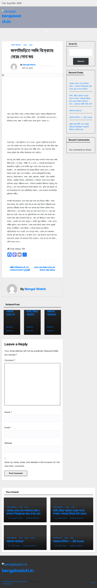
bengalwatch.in (18, 570)
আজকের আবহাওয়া (51, 312)
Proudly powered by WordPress (14, 581)
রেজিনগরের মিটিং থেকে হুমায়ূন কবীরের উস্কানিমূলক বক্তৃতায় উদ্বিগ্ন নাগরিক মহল (79, 127)
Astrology (58, 538)
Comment (9, 360)
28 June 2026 (14, 546)
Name (8, 412)
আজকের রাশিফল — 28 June (80, 117)
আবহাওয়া (26, 538)
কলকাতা (30, 45)
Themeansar (7, 584)
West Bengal (16, 45)
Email (7, 427)
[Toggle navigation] (47, 31)
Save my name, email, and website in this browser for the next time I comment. (32, 464)
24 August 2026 (15, 518)
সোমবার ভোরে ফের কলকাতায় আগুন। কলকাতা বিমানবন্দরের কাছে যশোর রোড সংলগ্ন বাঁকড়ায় (80, 86)
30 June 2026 (61, 518)
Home (93, 583)
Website (8, 443)
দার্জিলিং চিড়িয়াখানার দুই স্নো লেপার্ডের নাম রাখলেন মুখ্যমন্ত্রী (20, 268)
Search (73, 43)
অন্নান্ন (25, 45)
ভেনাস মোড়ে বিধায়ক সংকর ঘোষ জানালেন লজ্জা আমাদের (44, 268)
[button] (89, 30)
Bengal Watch (29, 65)
